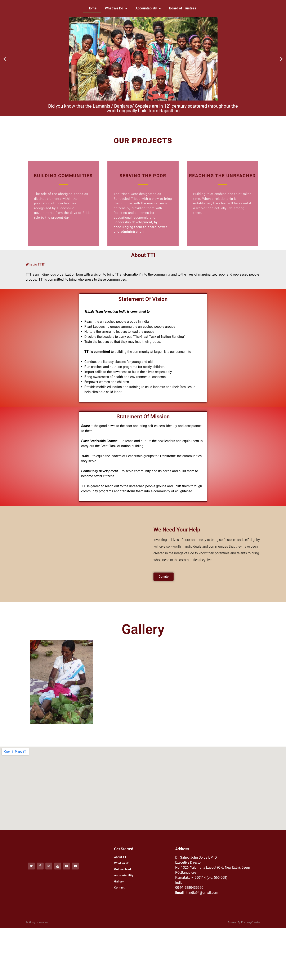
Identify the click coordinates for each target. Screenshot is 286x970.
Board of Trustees (182, 8)
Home (92, 8)
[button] (4, 58)
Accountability (146, 8)
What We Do (114, 8)
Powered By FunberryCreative (244, 922)
